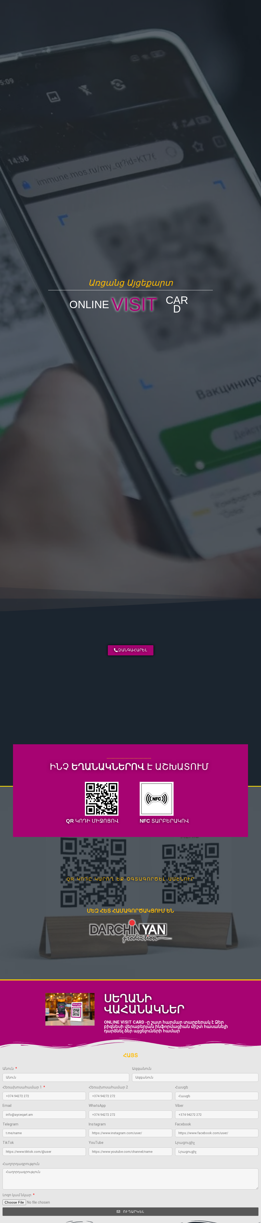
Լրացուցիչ (185, 1143)
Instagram (97, 1124)
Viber (179, 1106)
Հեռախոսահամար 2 (108, 1087)
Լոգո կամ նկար (17, 1195)
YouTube (96, 1143)
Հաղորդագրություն (21, 1164)
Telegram (10, 1124)
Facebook (183, 1124)
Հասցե (181, 1087)
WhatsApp (97, 1106)
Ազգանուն (141, 1068)
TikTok (8, 1143)
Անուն (9, 1068)
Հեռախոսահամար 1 (23, 1087)
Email (7, 1106)
